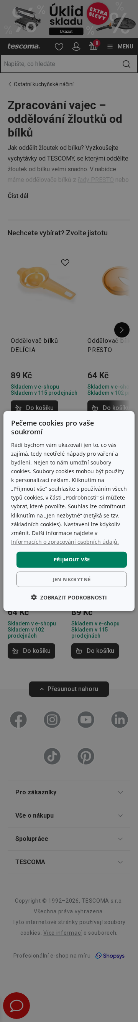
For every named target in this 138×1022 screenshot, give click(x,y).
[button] (69, 597)
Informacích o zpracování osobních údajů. (65, 541)
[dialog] (69, 511)
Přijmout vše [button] (72, 559)
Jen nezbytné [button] (72, 578)
